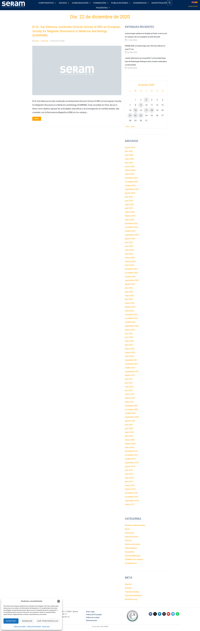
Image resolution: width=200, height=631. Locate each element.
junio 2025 (129, 201)
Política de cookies (20, 626)
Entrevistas (129, 533)
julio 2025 (129, 197)
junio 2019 (129, 474)
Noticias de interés (132, 544)
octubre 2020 (130, 413)
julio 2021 (129, 379)
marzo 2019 (130, 485)
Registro (128, 584)
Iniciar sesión (193, 6)
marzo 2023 (130, 303)
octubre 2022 (130, 322)
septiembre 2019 (132, 463)
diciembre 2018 (131, 493)
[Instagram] (164, 614)
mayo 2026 (129, 159)
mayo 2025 (129, 204)
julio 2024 (129, 242)
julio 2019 (129, 470)
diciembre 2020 (131, 406)
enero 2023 (129, 311)
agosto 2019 (130, 466)
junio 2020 (129, 428)
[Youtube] (168, 614)
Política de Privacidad (34, 626)
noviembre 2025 (131, 182)
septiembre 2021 (132, 371)
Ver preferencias (47, 621)
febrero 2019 (130, 489)
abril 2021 (129, 390)
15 (135, 110)
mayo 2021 (129, 387)
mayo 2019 (129, 478)
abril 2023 (129, 299)
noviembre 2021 (131, 364)
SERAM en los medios (134, 559)
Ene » (133, 126)
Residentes (129, 552)
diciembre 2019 (131, 451)
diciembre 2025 (131, 178)
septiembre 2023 (132, 280)
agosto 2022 (130, 330)
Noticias (45, 41)
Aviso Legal (45, 626)
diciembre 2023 (131, 269)
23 (141, 115)
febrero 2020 (130, 444)
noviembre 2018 (131, 497)
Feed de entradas (132, 592)
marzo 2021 (130, 394)
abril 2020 (129, 436)
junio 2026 (129, 155)
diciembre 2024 (131, 223)
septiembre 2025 (132, 189)
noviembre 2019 (131, 455)
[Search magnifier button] (169, 2)
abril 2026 (129, 163)
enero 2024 (129, 265)
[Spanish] (196, 2)
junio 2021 (129, 383)
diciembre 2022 (131, 314)
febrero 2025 (130, 216)
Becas (127, 529)
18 (152, 110)
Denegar (27, 621)
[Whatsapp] (177, 614)
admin (36, 41)
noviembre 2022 (131, 318)
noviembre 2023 (131, 273)
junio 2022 (129, 337)
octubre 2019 (130, 459)
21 (130, 115)
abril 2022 (129, 345)
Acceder (128, 588)
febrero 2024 (130, 261)
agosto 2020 (130, 421)
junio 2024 (129, 246)
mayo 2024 (129, 250)
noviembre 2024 (131, 227)
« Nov (127, 126)
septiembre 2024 (132, 235)
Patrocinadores (131, 548)
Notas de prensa (131, 537)
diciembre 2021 (131, 360)
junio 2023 (129, 292)
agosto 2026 (130, 147)
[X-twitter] (155, 614)
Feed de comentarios (133, 595)
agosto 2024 (130, 239)
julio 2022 (129, 333)
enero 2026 (129, 174)
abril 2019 (129, 482)
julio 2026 (129, 151)
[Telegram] (173, 614)
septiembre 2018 (132, 500)
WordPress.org (131, 599)
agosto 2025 (130, 193)
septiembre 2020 (132, 417)
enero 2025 (129, 220)
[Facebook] (150, 614)
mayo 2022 (129, 341)
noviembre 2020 (131, 409)
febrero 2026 (130, 170)
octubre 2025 (130, 185)
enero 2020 (129, 447)
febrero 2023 (130, 307)
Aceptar (11, 621)
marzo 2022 (130, 349)
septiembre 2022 (132, 326)
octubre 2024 (130, 231)
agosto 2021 (130, 375)
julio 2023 (129, 288)
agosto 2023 (130, 284)
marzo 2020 (130, 440)
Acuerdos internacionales (135, 525)
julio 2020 (129, 425)
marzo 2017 (130, 504)
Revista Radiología (132, 556)
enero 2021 (129, 402)
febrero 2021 (130, 398)
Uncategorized (131, 563)
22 (135, 115)
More (37, 118)
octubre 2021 (130, 368)
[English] (193, 2)
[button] (58, 601)
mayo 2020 (129, 432)
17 (146, 110)
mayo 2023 (129, 295)
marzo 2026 (130, 166)
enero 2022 (129, 356)
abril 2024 (129, 254)
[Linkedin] (159, 614)
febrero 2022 (130, 352)
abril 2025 (129, 208)
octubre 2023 (130, 277)
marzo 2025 (130, 212)
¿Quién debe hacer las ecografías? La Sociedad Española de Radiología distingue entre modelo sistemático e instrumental (146, 61)
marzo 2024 (130, 258)
